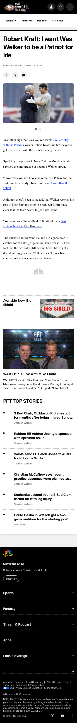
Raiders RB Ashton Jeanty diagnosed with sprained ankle (43, 436)
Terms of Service (52, 688)
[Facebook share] (6, 75)
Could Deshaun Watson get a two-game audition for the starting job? (41, 517)
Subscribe (11, 578)
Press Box (9, 685)
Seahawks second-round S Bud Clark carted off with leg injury (42, 497)
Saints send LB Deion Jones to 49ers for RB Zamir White (42, 456)
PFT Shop (57, 20)
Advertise (8, 682)
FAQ (47, 682)
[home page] (16, 7)
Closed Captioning (34, 682)
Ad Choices (21, 685)
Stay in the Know (13, 564)
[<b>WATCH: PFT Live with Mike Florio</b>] (38, 349)
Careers (19, 682)
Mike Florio (20, 524)
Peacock (42, 20)
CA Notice (37, 688)
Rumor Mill (26, 20)
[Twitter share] (15, 75)
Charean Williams (23, 422)
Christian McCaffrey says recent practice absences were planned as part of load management (41, 477)
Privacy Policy (36, 685)
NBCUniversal (23, 694)
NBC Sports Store (60, 682)
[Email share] (24, 75)
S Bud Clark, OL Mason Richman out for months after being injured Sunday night (43, 415)
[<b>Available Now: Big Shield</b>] (57, 308)
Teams (9, 20)
